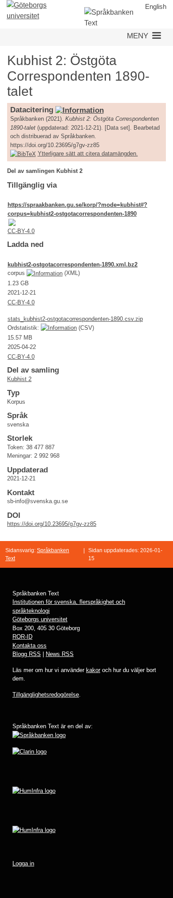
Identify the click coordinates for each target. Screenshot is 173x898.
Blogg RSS (26, 654)
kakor (93, 670)
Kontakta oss (29, 645)
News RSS (60, 654)
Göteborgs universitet (39, 619)
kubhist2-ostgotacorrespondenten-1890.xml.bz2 (73, 264)
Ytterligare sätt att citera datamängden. (88, 153)
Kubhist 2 (19, 379)
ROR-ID (22, 636)
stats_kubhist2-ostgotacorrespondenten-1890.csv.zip (75, 319)
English (155, 6)
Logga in (23, 863)
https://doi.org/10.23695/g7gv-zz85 (51, 524)
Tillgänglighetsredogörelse (45, 694)
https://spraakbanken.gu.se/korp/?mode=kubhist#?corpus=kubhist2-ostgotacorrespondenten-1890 (77, 209)
